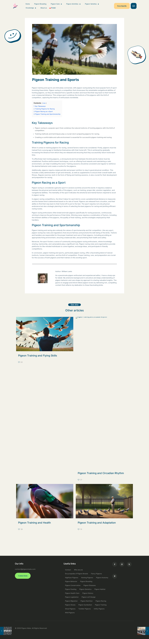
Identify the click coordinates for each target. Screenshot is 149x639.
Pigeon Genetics (85, 589)
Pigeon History (87, 593)
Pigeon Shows (70, 605)
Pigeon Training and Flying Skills (37, 355)
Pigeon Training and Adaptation (97, 522)
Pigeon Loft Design (88, 597)
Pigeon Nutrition (87, 601)
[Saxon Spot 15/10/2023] (6, 631)
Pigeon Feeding (70, 589)
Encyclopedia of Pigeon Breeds (76, 574)
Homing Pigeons (87, 578)
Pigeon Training (100, 605)
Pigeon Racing (101, 601)
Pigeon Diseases (90, 585)
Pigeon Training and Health (34, 522)
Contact (68, 570)
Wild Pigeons (70, 613)
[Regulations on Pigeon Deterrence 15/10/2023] (143, 631)
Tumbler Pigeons (84, 609)
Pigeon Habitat (99, 589)
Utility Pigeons (99, 609)
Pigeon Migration (71, 601)
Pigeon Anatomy (102, 578)
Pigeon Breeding (86, 581)
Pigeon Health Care (72, 593)
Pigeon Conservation (72, 585)
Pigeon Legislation (72, 597)
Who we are (78, 570)
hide (44, 103)
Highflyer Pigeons (71, 578)
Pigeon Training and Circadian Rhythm (101, 473)
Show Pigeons (70, 609)
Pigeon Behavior (71, 581)
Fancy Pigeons (96, 574)
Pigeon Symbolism (85, 605)
